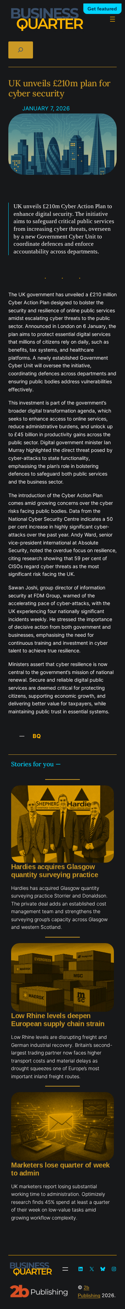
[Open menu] (112, 19)
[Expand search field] (20, 49)
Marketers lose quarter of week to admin (60, 1169)
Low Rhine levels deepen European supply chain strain (58, 1019)
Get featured (102, 8)
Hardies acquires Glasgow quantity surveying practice (54, 870)
